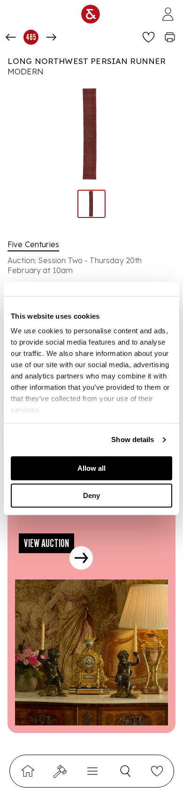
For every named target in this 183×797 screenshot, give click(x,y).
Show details (132, 439)
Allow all (91, 468)
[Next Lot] (51, 37)
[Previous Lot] (11, 37)
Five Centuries (33, 244)
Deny (91, 495)
